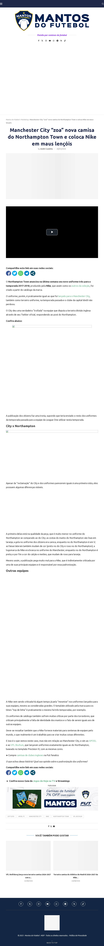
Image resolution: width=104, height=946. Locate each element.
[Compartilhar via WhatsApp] (20, 273)
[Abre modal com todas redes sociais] (32, 273)
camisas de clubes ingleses (30, 755)
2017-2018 (11, 816)
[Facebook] (38, 41)
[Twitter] (42, 41)
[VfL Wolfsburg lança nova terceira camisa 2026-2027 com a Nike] (28, 855)
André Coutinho (46, 149)
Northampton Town (61, 816)
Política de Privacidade (77, 936)
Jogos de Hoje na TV (44, 781)
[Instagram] (46, 41)
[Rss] (61, 41)
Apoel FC (21, 816)
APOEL (92, 741)
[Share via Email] (54, 826)
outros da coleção (81, 286)
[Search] (102, 3)
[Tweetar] (14, 273)
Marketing (24, 119)
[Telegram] (57, 41)
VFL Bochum (17, 745)
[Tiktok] (65, 41)
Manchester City (35, 816)
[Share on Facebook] (48, 826)
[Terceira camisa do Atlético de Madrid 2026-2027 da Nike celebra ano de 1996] (75, 855)
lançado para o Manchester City (74, 296)
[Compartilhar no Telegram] (26, 273)
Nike (47, 816)
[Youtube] (50, 41)
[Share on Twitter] (51, 826)
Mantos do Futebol (13, 119)
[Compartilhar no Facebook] (8, 273)
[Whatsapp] (53, 41)
